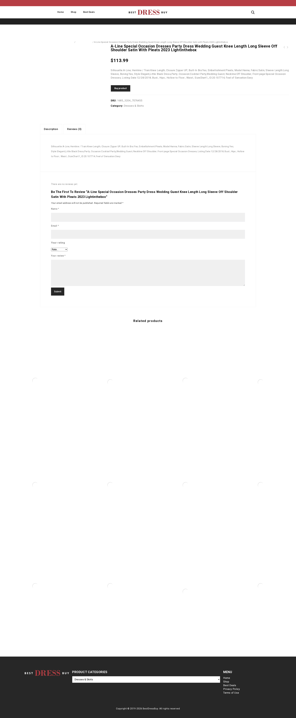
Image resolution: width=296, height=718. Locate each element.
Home (60, 12)
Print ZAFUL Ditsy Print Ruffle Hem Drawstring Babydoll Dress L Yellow (284, 47)
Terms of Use (231, 692)
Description (51, 129)
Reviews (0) (74, 129)
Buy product (120, 88)
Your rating (58, 242)
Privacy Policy (231, 689)
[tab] (51, 129)
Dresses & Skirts (84, 42)
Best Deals (89, 12)
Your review (58, 256)
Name (55, 209)
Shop (73, 12)
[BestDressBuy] (148, 12)
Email (55, 226)
